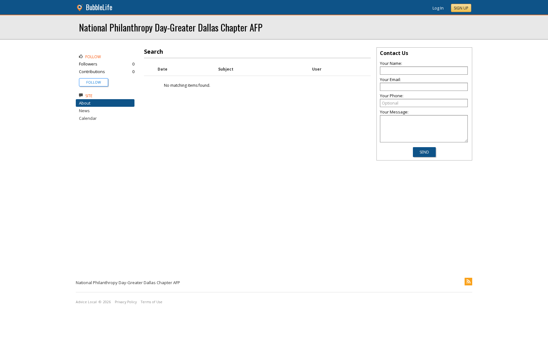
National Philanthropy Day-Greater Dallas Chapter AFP (171, 27)
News (84, 110)
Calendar (88, 118)
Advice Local (86, 302)
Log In (438, 8)
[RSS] (468, 281)
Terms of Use (151, 302)
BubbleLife (99, 7)
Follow (93, 82)
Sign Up (461, 8)
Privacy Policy (126, 302)
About (84, 103)
